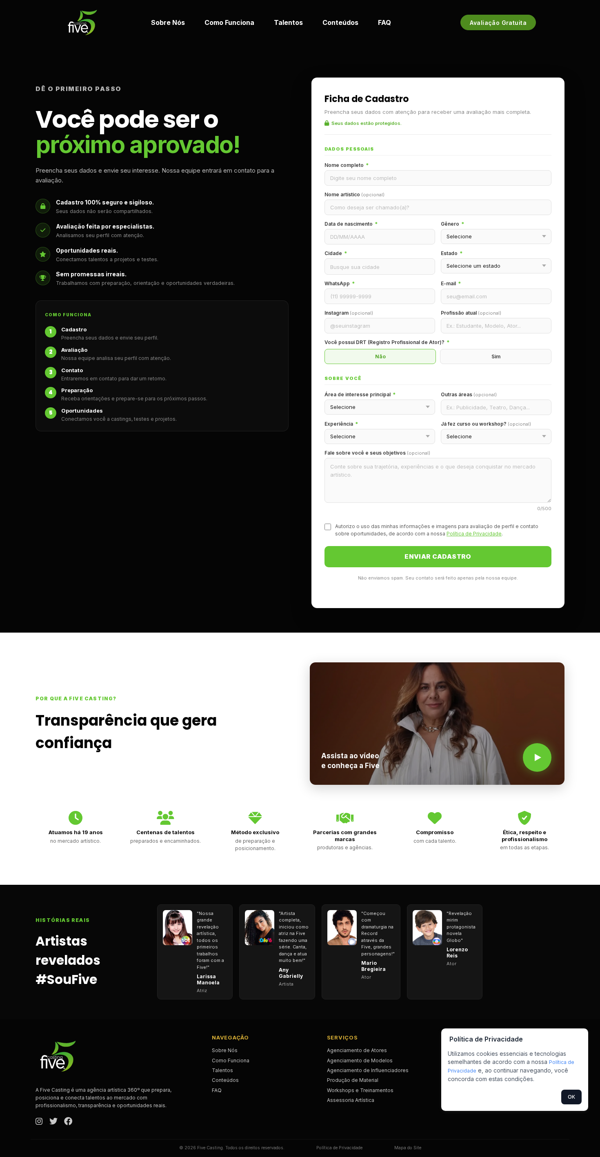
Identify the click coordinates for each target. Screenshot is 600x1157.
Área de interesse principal (360, 394)
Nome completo (346, 165)
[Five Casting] (82, 22)
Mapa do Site (407, 1147)
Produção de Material (352, 1080)
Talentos (288, 22)
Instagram (348, 313)
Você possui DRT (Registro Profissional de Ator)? (386, 342)
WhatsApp (339, 283)
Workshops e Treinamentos (360, 1090)
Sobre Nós (168, 22)
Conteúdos (340, 22)
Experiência (341, 424)
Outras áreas (469, 394)
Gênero (452, 224)
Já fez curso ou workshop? (486, 424)
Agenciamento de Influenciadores (368, 1070)
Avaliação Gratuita (498, 22)
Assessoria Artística (350, 1100)
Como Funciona (229, 22)
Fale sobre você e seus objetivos (377, 453)
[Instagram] (39, 1122)
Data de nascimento (351, 224)
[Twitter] (53, 1122)
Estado (451, 253)
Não (380, 356)
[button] (437, 723)
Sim (495, 356)
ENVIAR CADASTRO (437, 556)
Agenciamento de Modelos (360, 1060)
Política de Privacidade (474, 534)
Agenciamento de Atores (357, 1050)
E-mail (451, 283)
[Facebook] (68, 1122)
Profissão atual (471, 313)
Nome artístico (354, 194)
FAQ (384, 22)
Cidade (335, 253)
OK (571, 1097)
